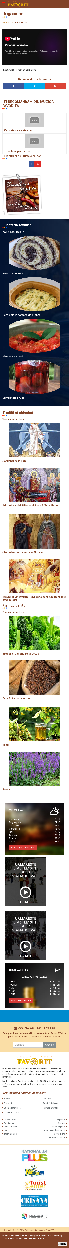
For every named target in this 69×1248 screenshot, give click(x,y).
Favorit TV (49, 1230)
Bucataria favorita (12, 1108)
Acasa (7, 1098)
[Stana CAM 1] (25, 935)
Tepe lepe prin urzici (17, 151)
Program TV (48, 1098)
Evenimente (9, 1123)
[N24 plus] (34, 1155)
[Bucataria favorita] (22, 194)
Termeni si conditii (57, 1137)
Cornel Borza (20, 22)
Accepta (62, 1244)
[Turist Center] (34, 1185)
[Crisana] (34, 1201)
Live (5, 1130)
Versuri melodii (10, 1127)
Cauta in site (59, 1134)
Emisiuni (8, 1103)
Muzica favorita (11, 1120)
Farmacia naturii (50, 1108)
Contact (61, 1123)
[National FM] (34, 1170)
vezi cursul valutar (20, 1000)
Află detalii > (38, 1238)
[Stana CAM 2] (25, 881)
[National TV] (34, 1216)
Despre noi (60, 1120)
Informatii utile (10, 1134)
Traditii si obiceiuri (51, 1103)
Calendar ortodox (12, 1112)
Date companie (58, 1127)
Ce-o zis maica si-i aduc (18, 130)
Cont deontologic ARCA (54, 1130)
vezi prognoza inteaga (22, 847)
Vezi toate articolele (12, 231)
